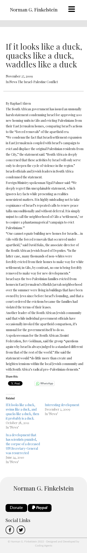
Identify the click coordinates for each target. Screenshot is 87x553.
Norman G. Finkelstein (34, 9)
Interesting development (62, 405)
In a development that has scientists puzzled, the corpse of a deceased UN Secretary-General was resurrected (23, 444)
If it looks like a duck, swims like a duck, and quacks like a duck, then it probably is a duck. (22, 411)
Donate (16, 508)
